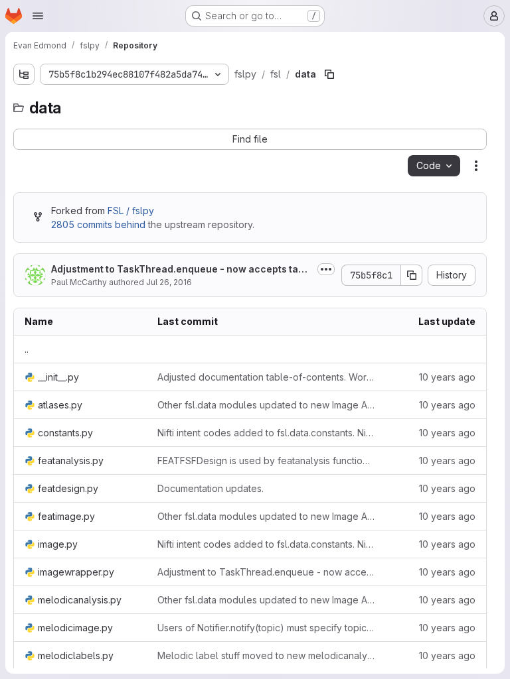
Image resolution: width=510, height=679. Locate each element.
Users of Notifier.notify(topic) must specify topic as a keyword (266, 627)
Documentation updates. (210, 488)
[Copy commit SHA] (411, 275)
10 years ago (447, 377)
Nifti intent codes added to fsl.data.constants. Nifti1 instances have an (266, 432)
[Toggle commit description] (326, 269)
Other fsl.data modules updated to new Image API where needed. (266, 404)
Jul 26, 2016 (169, 282)
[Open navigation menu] (37, 16)
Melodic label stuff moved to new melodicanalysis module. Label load (266, 655)
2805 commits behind (98, 224)
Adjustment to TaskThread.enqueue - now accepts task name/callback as (180, 269)
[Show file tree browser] (24, 74)
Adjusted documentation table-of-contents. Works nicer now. (266, 377)
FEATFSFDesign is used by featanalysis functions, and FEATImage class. (266, 460)
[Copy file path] (329, 74)
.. (27, 349)
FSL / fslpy (131, 210)
